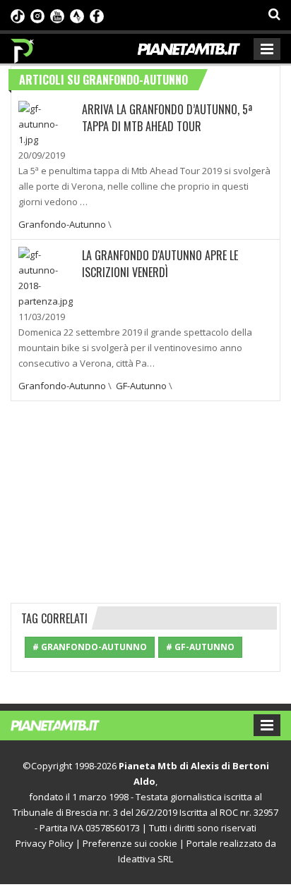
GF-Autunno (141, 385)
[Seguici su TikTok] (18, 14)
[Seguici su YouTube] (57, 14)
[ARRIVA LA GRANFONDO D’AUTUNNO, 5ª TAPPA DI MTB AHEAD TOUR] (46, 122)
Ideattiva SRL (145, 858)
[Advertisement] (145, 500)
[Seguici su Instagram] (37, 14)
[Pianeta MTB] (69, 724)
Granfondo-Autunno (62, 224)
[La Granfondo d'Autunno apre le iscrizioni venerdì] (46, 276)
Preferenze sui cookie (130, 843)
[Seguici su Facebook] (97, 14)
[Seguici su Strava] (77, 14)
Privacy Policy (44, 843)
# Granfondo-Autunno (89, 647)
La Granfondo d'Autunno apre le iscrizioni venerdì (160, 264)
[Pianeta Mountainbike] (23, 47)
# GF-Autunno (200, 647)
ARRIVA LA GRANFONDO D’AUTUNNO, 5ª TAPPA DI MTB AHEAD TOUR (167, 118)
